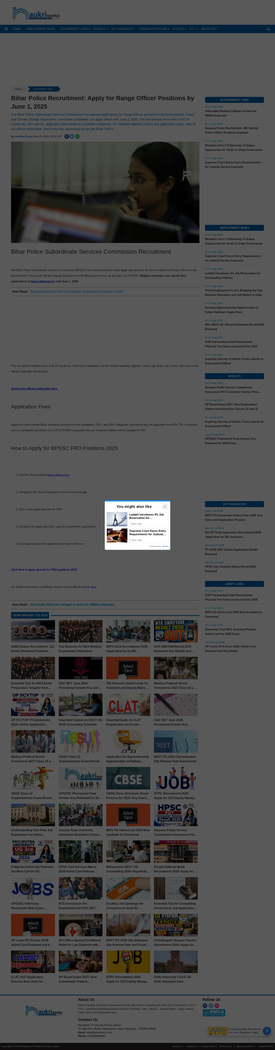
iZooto (165, 546)
